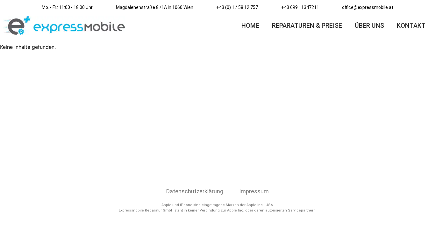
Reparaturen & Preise (307, 25)
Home (250, 25)
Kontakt (411, 25)
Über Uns (369, 25)
